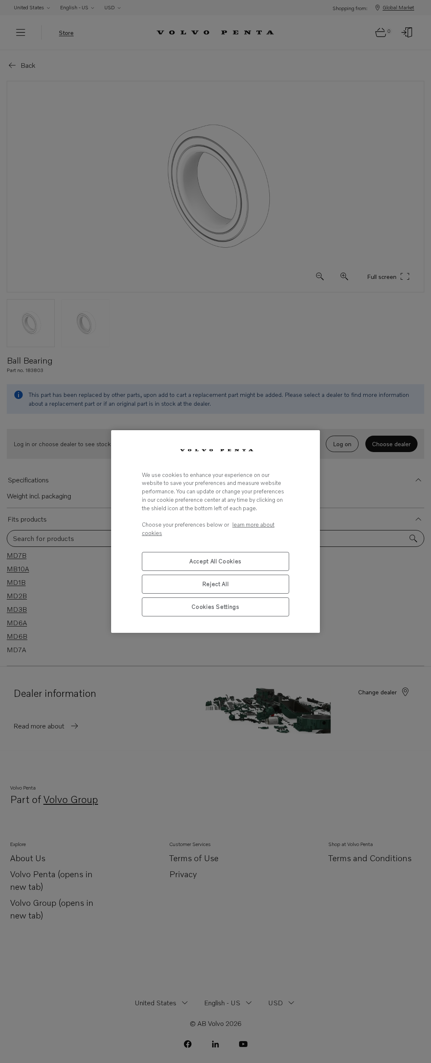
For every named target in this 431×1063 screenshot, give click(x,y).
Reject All (215, 584)
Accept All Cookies (215, 561)
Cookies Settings (215, 606)
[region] (215, 531)
